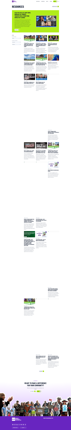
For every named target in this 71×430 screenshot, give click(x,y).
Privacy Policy (15, 427)
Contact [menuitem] (51, 1)
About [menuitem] (47, 1)
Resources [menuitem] (42, 1)
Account (23, 427)
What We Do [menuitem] (38, 1)
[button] (16, 38)
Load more (40, 371)
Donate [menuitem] (55, 1)
